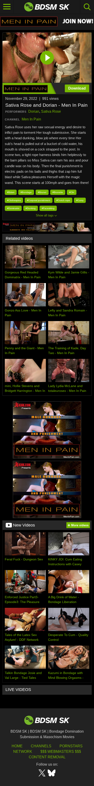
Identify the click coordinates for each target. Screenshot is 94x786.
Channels (41, 746)
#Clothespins (14, 200)
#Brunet (42, 192)
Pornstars (71, 746)
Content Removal (47, 757)
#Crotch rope (63, 200)
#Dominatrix (13, 208)
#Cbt (71, 192)
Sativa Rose (51, 111)
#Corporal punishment (38, 200)
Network (22, 751)
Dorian (33, 111)
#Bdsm (10, 192)
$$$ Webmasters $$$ (60, 751)
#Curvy (80, 200)
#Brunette (57, 192)
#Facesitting (48, 208)
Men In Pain (31, 119)
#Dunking (31, 208)
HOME (17, 746)
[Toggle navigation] (7, 7)
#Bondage (26, 192)
